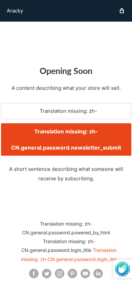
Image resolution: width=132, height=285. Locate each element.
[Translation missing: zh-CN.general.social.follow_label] (34, 273)
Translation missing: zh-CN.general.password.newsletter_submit (66, 139)
